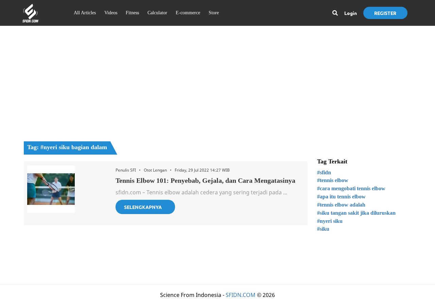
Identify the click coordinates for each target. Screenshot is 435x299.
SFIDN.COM (241, 295)
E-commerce (188, 12)
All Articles (85, 12)
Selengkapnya (143, 207)
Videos (110, 12)
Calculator (157, 12)
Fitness (132, 12)
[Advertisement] (217, 80)
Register (385, 13)
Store (214, 12)
